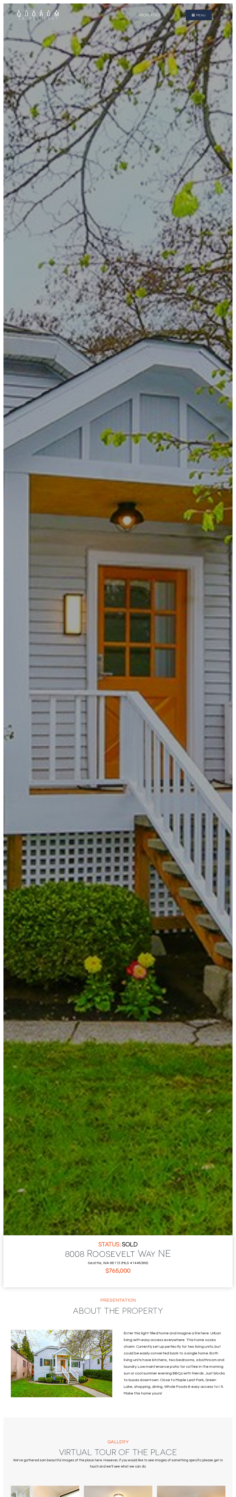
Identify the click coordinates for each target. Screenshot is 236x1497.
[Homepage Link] (38, 14)
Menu (200, 15)
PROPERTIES (150, 15)
